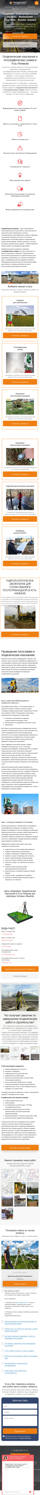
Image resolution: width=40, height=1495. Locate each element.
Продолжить (20, 1431)
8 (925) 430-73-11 (21, 1450)
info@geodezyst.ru (23, 1302)
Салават (33, 1469)
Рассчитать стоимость (20, 36)
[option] (20, 26)
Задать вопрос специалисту (20, 45)
